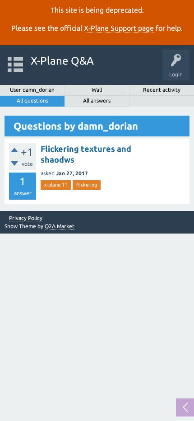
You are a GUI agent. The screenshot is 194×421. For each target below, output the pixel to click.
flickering (86, 184)
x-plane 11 (55, 184)
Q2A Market (59, 226)
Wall (97, 90)
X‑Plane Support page (119, 28)
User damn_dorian (32, 90)
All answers (97, 100)
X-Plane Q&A (62, 61)
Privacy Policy (25, 218)
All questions (32, 100)
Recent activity (161, 90)
